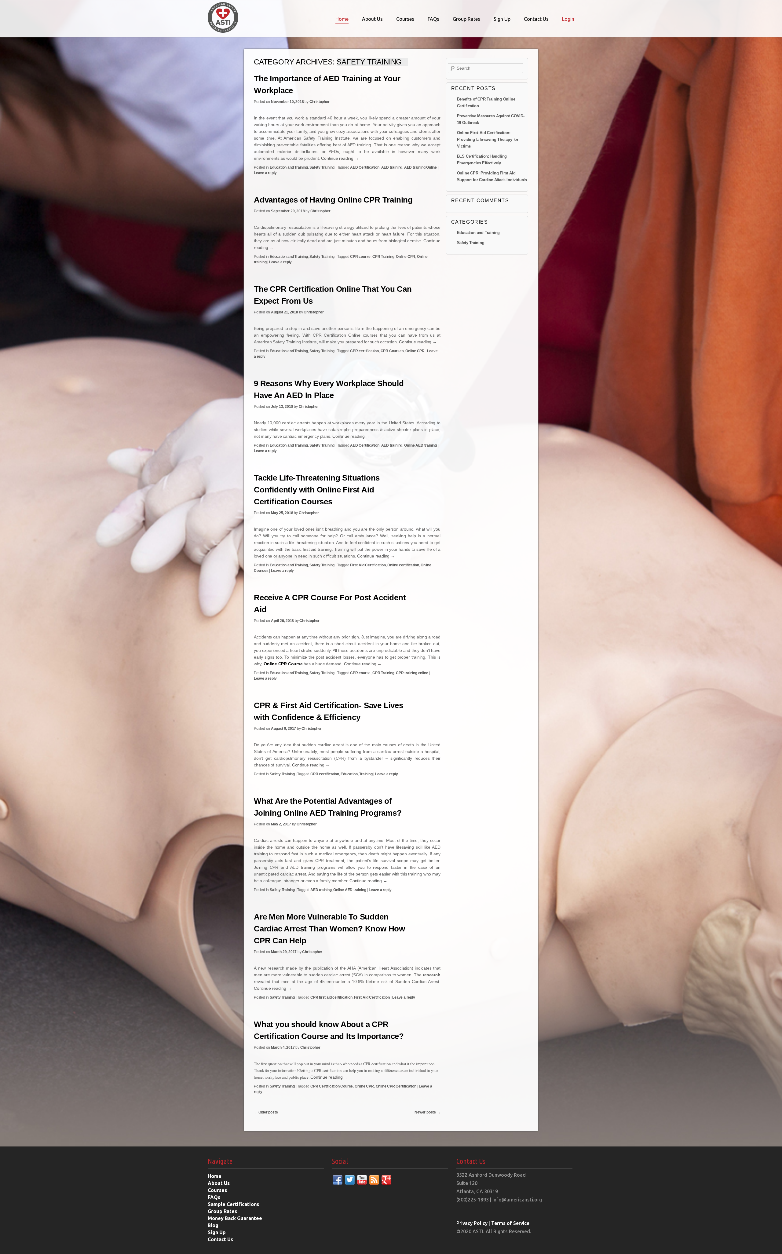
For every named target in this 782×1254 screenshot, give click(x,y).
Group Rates (466, 19)
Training (365, 774)
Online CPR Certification (396, 1086)
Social (340, 1161)
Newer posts (427, 1112)
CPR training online (412, 673)
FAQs (433, 19)
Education (349, 774)
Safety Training (321, 167)
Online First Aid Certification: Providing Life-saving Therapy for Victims (487, 139)
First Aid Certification (368, 565)
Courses (405, 19)
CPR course (360, 256)
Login (568, 19)
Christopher (319, 102)
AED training (392, 167)
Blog (213, 1225)
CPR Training (383, 256)
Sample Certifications (233, 1204)
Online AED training (420, 445)
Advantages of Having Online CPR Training (333, 199)
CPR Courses (392, 351)
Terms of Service (510, 1223)
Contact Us (536, 19)
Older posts (266, 1112)
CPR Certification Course (331, 1086)
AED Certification (364, 167)
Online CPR (405, 256)
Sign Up (502, 19)
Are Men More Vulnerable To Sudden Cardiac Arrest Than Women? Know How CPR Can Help (329, 928)
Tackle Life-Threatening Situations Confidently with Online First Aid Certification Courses (317, 489)
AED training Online (420, 167)
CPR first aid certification (331, 997)
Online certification (403, 565)
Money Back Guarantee (235, 1218)
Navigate (220, 1161)
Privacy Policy (472, 1223)
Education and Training (289, 167)
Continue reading (340, 158)
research (431, 974)
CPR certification (364, 351)
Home (342, 19)
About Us (372, 19)
